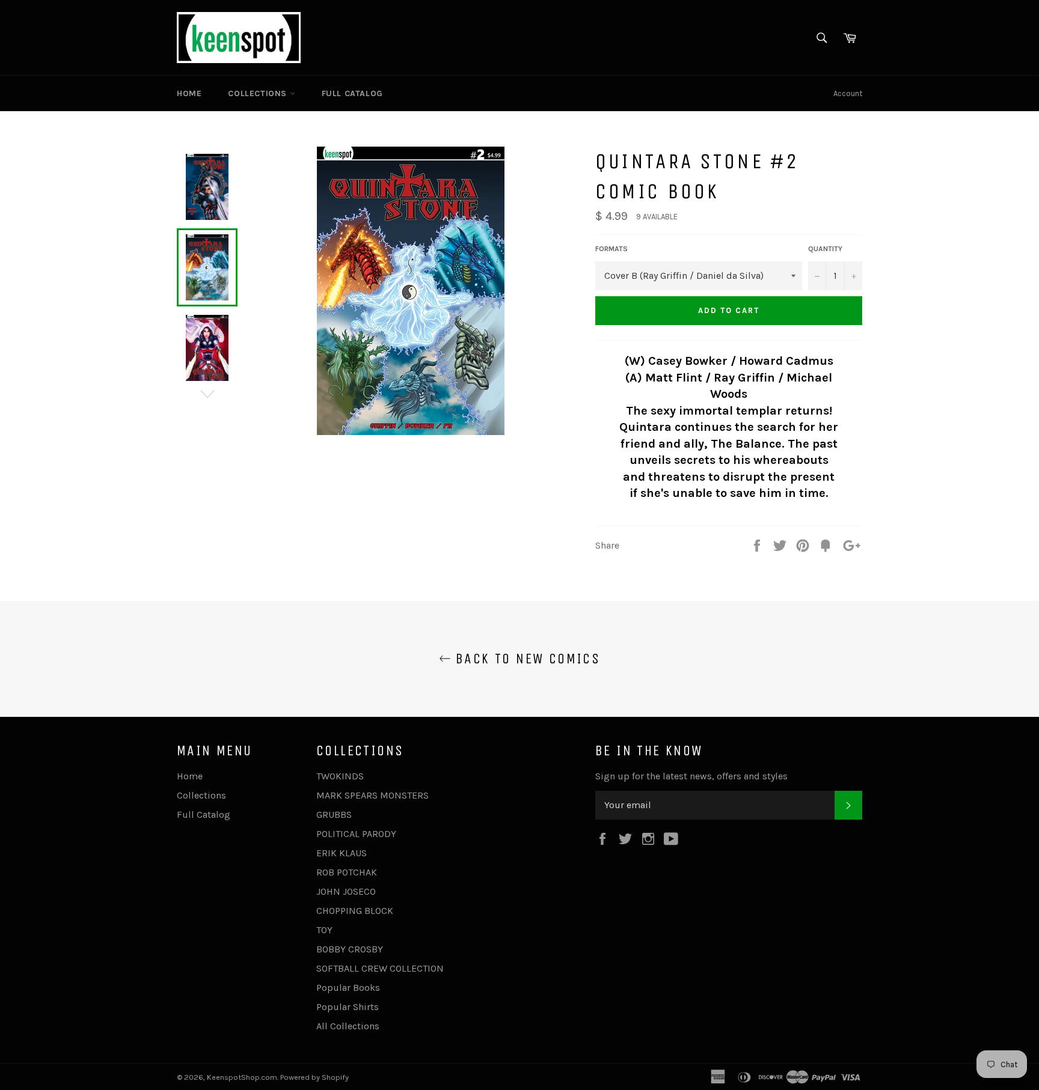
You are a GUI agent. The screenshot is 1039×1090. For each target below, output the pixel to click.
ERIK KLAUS (341, 853)
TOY (324, 930)
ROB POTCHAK (346, 872)
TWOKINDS (340, 776)
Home (189, 93)
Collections (258, 93)
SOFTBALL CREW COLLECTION (380, 968)
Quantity (825, 249)
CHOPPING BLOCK (354, 910)
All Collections (347, 1026)
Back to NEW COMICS (526, 658)
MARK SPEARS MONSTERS (372, 795)
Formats (611, 249)
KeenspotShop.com (242, 1077)
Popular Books (348, 987)
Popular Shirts (347, 1006)
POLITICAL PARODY (356, 833)
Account (847, 93)
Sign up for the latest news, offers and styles (691, 776)
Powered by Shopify (314, 1077)
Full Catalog (352, 93)
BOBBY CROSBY (349, 949)
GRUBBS (334, 814)
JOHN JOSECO (346, 891)
